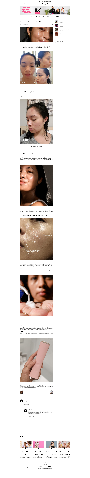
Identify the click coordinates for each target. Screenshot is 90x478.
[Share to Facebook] (51, 24)
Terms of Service (45, 471)
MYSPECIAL (49, 1)
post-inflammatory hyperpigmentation (31, 328)
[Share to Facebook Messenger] (52, 24)
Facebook (20, 3)
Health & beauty (38, 16)
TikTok (27, 3)
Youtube (22, 3)
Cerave (57, 43)
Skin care (43, 16)
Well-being (47, 16)
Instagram (21, 3)
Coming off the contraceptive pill (58, 40)
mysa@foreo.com (28, 467)
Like (28, 416)
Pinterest (25, 3)
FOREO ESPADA (58, 47)
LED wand (33, 333)
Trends (52, 16)
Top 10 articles (57, 16)
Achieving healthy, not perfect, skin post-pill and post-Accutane (62, 42)
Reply (33, 416)
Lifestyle (32, 16)
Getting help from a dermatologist (59, 41)
